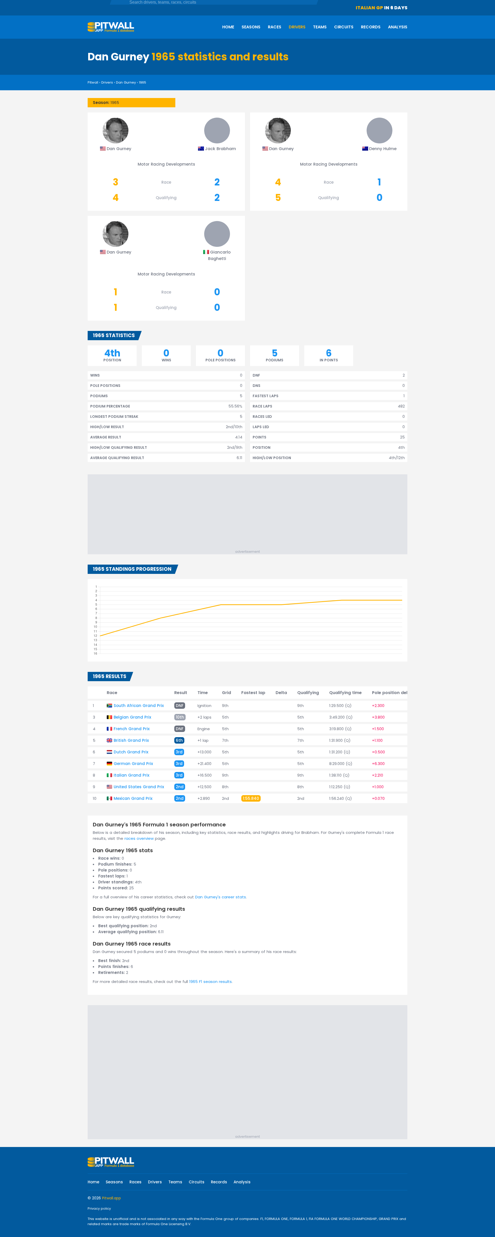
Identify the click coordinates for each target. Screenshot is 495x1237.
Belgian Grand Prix (132, 717)
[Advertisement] (250, 513)
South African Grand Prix (139, 705)
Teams (320, 27)
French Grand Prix (132, 728)
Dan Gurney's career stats (220, 897)
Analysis (397, 27)
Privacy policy (99, 1208)
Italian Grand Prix (131, 775)
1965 (142, 82)
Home (228, 27)
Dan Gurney (126, 82)
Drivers (297, 27)
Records (371, 27)
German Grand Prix (133, 763)
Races (274, 27)
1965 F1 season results (210, 981)
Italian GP (369, 7)
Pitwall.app (111, 1198)
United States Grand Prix (139, 787)
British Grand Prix (131, 740)
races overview (139, 838)
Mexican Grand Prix (133, 798)
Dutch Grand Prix (131, 752)
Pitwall (93, 82)
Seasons (251, 27)
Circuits (343, 27)
